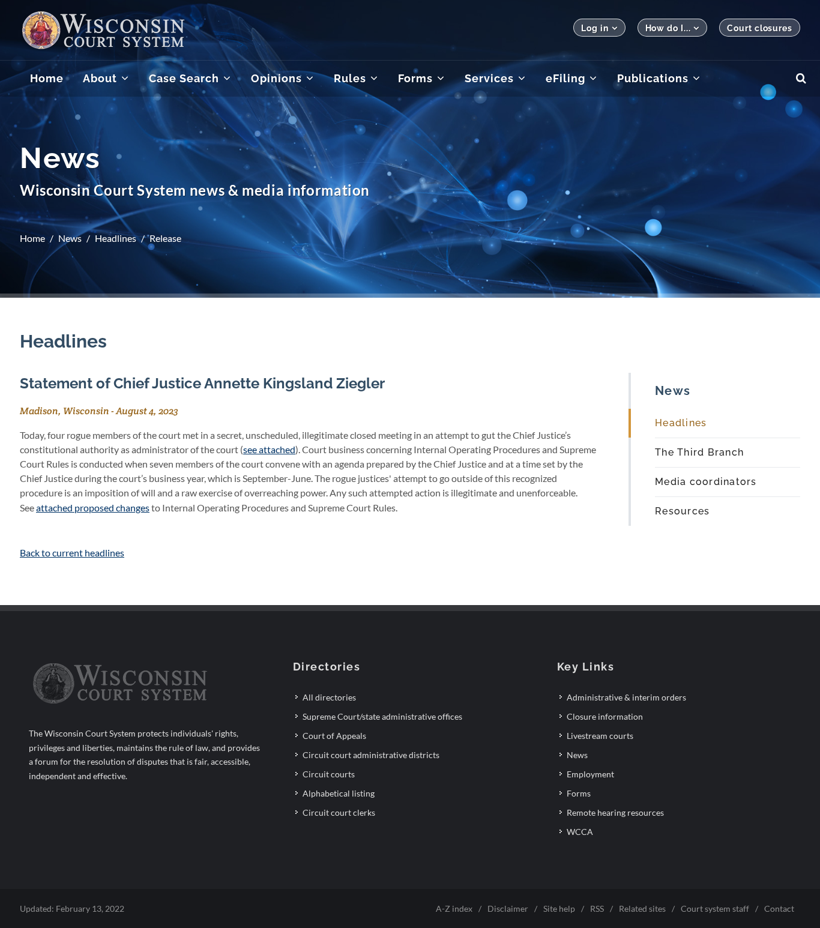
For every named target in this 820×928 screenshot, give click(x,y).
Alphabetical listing (339, 793)
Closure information (605, 716)
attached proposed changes (92, 507)
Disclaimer (507, 908)
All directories (329, 697)
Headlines (115, 238)
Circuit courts (329, 774)
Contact (779, 908)
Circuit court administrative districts (371, 755)
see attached (269, 449)
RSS (597, 908)
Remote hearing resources (615, 812)
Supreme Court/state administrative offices (382, 716)
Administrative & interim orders (626, 697)
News (70, 238)
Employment (590, 774)
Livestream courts (600, 736)
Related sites (642, 908)
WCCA (580, 832)
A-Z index (454, 908)
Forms (579, 793)
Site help (559, 908)
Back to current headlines (72, 552)
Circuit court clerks (339, 812)
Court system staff (715, 908)
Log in (594, 28)
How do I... (668, 28)
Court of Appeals (334, 736)
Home (32, 238)
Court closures (759, 28)
